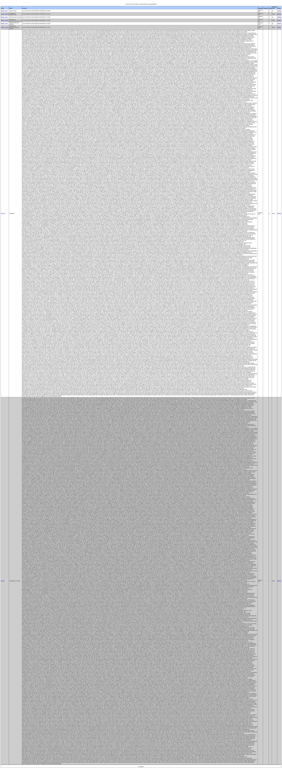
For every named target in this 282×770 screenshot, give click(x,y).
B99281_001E (4, 10)
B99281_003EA (5, 27)
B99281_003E (4, 23)
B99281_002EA (5, 20)
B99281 (279, 10)
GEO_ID (3, 213)
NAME (2, 580)
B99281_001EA (5, 14)
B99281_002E (4, 17)
